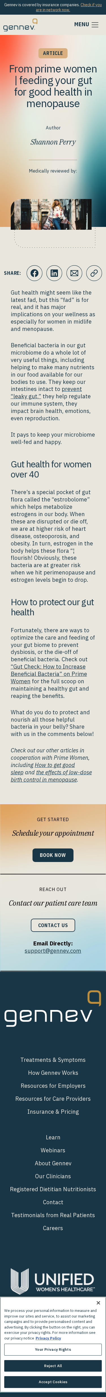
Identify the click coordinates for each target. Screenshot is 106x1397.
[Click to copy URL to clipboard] (94, 273)
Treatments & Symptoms (53, 1059)
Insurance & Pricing (53, 1111)
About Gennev (53, 1163)
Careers (53, 1228)
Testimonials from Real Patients (53, 1215)
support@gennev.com (53, 950)
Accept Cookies (53, 1382)
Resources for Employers (53, 1085)
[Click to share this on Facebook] (34, 273)
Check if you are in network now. (69, 7)
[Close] (98, 1303)
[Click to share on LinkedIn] (54, 273)
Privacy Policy (48, 1338)
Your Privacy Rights (53, 1349)
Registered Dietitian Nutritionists (53, 1189)
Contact (53, 1202)
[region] (53, 1344)
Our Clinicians (53, 1176)
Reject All (53, 1365)
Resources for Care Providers (53, 1098)
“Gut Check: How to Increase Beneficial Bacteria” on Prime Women (49, 674)
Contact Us (53, 925)
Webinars (53, 1150)
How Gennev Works (53, 1072)
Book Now (53, 855)
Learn (53, 1137)
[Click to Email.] (74, 273)
